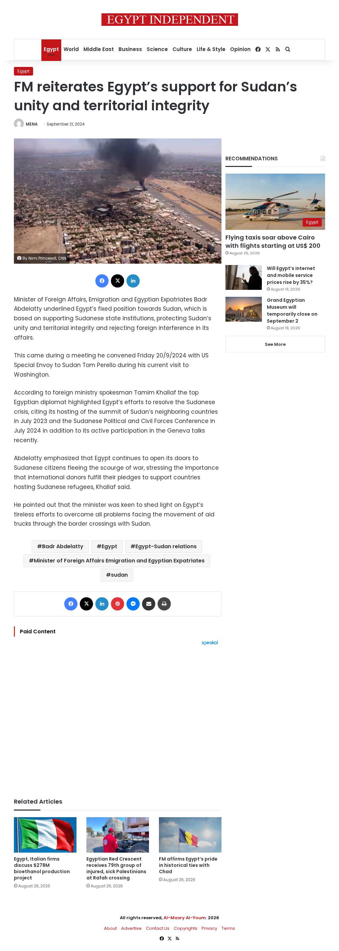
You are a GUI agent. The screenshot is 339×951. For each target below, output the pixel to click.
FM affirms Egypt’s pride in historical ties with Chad (188, 865)
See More (275, 344)
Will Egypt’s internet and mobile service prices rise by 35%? (291, 275)
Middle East (98, 49)
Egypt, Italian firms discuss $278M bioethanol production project (42, 868)
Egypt (51, 49)
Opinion (240, 49)
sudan (119, 575)
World (71, 49)
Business (130, 49)
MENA (32, 124)
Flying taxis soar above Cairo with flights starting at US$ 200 (272, 241)
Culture (182, 49)
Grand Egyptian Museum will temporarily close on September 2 (292, 310)
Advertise (131, 928)
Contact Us (158, 928)
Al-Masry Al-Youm (185, 918)
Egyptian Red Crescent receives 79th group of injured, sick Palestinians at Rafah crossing (116, 868)
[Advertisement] (117, 718)
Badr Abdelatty (62, 546)
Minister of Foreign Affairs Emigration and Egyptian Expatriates (119, 560)
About (110, 928)
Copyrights (185, 928)
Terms (228, 928)
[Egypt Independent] (169, 19)
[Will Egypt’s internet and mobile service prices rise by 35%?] (243, 277)
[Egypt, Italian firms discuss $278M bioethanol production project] (45, 835)
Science (157, 49)
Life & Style (211, 49)
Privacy (209, 928)
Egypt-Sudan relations (166, 546)
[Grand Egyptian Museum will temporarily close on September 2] (243, 309)
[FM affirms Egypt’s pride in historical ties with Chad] (190, 835)
